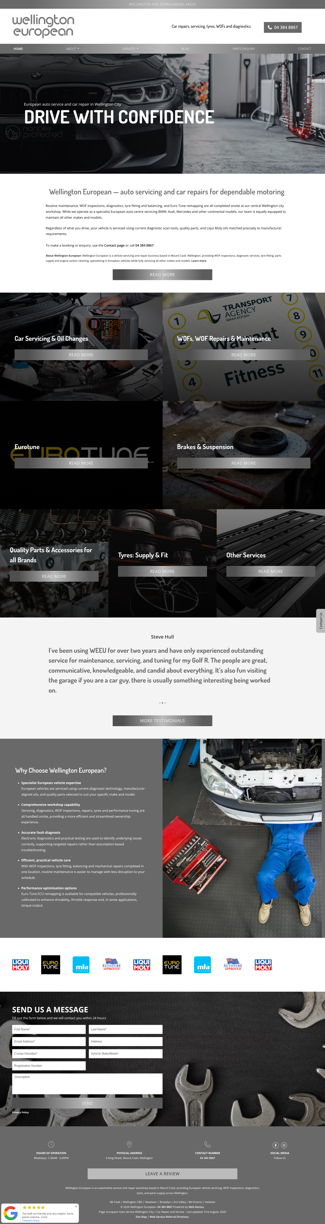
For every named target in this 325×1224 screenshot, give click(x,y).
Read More (81, 354)
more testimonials (162, 721)
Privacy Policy (20, 1112)
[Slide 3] (165, 703)
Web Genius (196, 1207)
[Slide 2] (162, 703)
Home (18, 49)
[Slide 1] (160, 703)
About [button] (71, 49)
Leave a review (163, 1174)
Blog (186, 49)
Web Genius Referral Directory (169, 1217)
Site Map (141, 1217)
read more (162, 274)
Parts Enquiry (244, 49)
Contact (304, 49)
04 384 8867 (286, 27)
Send (87, 1103)
